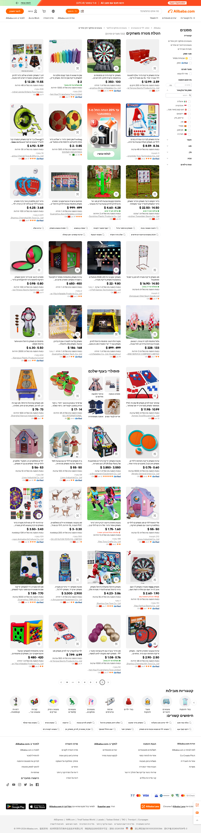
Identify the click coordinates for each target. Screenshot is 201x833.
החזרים (75, 767)
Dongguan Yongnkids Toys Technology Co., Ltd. (142, 156)
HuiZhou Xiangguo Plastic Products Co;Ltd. (26, 358)
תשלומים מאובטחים (147, 750)
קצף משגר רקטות (101, 228)
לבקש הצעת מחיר (109, 755)
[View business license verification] (127, 828)
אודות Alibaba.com (186, 744)
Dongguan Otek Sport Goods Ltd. (144, 296)
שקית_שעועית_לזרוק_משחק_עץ (77, 729)
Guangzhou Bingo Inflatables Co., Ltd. (104, 88)
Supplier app (104, 806)
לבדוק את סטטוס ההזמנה (28, 761)
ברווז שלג (37, 228)
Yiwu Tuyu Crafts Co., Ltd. (109, 541)
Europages (143, 819)
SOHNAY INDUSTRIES (72, 152)
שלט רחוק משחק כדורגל (110, 723)
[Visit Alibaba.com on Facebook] (37, 784)
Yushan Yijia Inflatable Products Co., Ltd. (65, 293)
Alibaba (157, 28)
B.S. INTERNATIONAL (72, 415)
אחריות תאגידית (188, 761)
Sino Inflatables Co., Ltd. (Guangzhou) (104, 354)
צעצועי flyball (96, 235)
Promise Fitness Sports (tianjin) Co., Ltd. (26, 290)
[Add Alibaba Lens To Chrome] (150, 806)
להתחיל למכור (33, 755)
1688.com (70, 819)
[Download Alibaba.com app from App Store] (37, 806)
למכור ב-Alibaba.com (29, 750)
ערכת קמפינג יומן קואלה (72, 235)
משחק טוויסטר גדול (124, 228)
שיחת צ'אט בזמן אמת (68, 755)
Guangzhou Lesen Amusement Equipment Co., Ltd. (65, 599)
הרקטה (65, 723)
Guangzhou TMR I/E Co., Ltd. (30, 599)
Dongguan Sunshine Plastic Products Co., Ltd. (104, 216)
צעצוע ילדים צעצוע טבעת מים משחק (154, 729)
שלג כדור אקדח (116, 235)
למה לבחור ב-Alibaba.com (183, 750)
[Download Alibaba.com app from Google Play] (16, 806)
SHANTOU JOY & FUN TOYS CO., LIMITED (65, 539)
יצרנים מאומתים (110, 750)
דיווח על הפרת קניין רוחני (67, 772)
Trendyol (132, 819)
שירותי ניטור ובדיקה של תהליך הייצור (140, 772)
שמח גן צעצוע (79, 228)
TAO (123, 819)
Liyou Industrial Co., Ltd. (71, 477)
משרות (192, 767)
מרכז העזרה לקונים (70, 750)
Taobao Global (112, 819)
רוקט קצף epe (182, 729)
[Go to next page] (61, 682)
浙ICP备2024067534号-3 (175, 828)
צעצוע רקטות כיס (50, 729)
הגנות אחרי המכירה (147, 767)
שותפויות (35, 772)
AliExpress (58, 819)
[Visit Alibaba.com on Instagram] (19, 784)
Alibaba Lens (179, 806)
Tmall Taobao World (86, 819)
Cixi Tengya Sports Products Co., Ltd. (142, 88)
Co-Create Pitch (187, 755)
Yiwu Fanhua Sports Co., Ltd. (146, 606)
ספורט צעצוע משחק (57, 228)
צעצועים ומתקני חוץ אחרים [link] (90, 28)
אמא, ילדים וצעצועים (140, 28)
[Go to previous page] (108, 682)
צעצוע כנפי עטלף (30, 723)
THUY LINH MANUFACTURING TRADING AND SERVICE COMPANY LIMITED (142, 354)
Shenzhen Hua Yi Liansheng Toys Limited (65, 94)
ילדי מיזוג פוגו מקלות (160, 723)
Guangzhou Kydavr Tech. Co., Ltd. (67, 354)
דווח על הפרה (72, 778)
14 (67, 682)
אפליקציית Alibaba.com (60, 806)
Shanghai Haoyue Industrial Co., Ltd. (27, 415)
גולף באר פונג (182, 723)
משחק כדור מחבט (135, 723)
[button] (82, 11)
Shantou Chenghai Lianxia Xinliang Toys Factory (26, 92)
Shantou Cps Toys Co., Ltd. (108, 603)
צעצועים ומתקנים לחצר (116, 28)
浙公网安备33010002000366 (148, 828)
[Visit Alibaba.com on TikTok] (8, 784)
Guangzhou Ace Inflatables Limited (66, 214)
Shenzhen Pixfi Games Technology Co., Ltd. (104, 290)
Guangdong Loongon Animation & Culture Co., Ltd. (26, 539)
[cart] (43, 11)
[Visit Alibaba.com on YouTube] (13, 784)
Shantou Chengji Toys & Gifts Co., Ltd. (26, 156)
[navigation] (178, 355)
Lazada (100, 819)
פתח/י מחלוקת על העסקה (67, 761)
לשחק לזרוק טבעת (84, 723)
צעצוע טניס (49, 723)
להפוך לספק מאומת (30, 767)
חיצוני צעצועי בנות (148, 228)
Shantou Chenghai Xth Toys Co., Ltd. (26, 218)
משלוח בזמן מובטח (147, 761)
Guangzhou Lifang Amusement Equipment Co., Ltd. (104, 473)
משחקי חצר (126, 729)
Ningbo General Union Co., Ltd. (145, 473)
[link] (197, 805)
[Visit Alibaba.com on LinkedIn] (31, 784)
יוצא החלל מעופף (106, 729)
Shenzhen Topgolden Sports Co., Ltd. (142, 216)
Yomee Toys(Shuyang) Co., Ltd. (145, 415)
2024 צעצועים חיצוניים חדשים (143, 235)
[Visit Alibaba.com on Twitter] (25, 784)
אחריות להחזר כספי (147, 755)
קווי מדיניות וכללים (148, 778)
